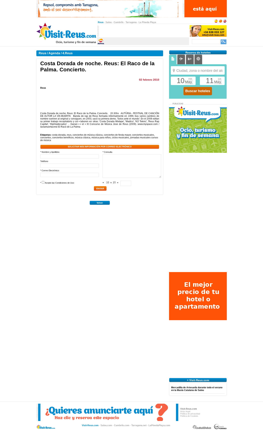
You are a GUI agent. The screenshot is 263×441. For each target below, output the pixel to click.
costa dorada (59, 135)
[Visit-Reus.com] (66, 39)
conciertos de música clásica (88, 135)
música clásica (82, 137)
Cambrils (119, 22)
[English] (225, 22)
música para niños (101, 137)
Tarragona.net (139, 425)
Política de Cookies (189, 416)
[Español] (216, 22)
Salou (109, 22)
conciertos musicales (143, 135)
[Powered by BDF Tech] (220, 428)
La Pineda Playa (147, 22)
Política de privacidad (190, 414)
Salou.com (106, 425)
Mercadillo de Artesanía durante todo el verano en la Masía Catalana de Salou (196, 389)
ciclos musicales (120, 137)
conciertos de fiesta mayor (117, 135)
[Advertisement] (144, 31)
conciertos (45, 137)
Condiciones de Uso (64, 183)
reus (69, 135)
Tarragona (131, 22)
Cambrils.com (121, 425)
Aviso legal (185, 411)
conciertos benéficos (63, 137)
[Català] (220, 22)
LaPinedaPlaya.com (159, 425)
